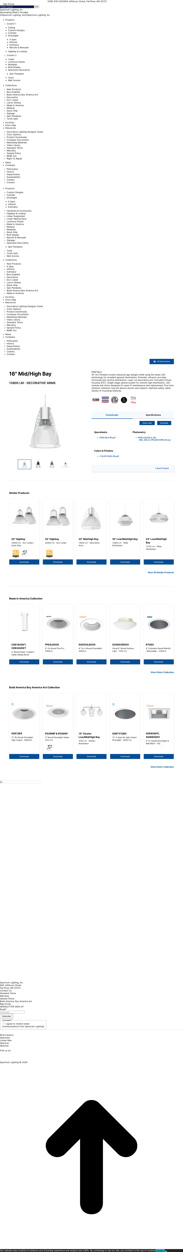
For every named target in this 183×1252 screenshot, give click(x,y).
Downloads (112, 414)
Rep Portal (5, 1004)
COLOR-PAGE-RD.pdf (109, 456)
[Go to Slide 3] (52, 464)
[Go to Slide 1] (24, 464)
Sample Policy (7, 998)
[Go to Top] (91, 1247)
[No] (166, 1251)
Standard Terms (8, 993)
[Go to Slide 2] (38, 464)
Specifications (153, 414)
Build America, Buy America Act (16, 1001)
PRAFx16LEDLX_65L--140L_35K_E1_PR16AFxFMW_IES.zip (154, 438)
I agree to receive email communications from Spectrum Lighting (23, 1025)
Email (3, 1009)
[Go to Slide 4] (65, 464)
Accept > (160, 1251)
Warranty (4, 996)
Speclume (5, 1037)
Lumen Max (6, 1040)
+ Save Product (162, 468)
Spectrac (4, 1043)
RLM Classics (6, 1035)
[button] (45, 424)
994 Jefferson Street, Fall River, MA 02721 (85, 1)
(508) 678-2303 (56, 1)
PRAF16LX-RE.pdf (108, 437)
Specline (4, 1045)
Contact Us (6, 990)
